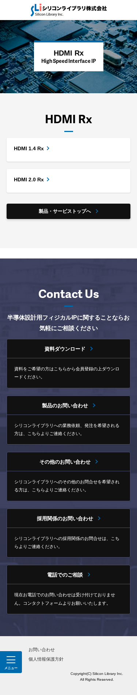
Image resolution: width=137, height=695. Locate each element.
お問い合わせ (41, 649)
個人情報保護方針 (46, 659)
